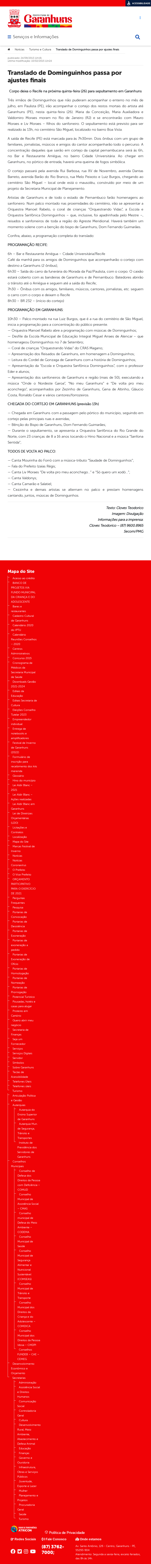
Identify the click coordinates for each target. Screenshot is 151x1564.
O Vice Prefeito (22, 874)
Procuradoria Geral (26, 1507)
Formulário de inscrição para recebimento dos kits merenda (24, 764)
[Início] (9, 50)
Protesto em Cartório (19, 1013)
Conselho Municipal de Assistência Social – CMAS (28, 1201)
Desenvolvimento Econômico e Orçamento (22, 1368)
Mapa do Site (21, 841)
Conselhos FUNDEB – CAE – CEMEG (28, 1354)
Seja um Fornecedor (18, 1041)
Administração (27, 1382)
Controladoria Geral (26, 1413)
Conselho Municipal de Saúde (25, 1241)
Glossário (18, 775)
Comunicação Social (26, 1404)
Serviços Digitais (22, 1053)
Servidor (18, 1058)
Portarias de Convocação (19, 914)
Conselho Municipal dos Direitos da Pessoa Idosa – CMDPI (28, 1337)
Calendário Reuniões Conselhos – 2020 (24, 639)
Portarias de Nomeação (19, 980)
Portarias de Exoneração (19, 933)
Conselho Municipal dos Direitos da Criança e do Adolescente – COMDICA (26, 1314)
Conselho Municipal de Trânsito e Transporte (25, 1290)
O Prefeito (19, 869)
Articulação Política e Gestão (23, 1098)
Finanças (24, 1453)
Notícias (19, 49)
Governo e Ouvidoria (24, 1460)
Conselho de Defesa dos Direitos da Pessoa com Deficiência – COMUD (28, 1180)
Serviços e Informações (35, 36)
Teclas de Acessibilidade (19, 1074)
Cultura (23, 1420)
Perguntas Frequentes (18, 900)
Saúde (22, 1514)
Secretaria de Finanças (20, 1032)
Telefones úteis (22, 1086)
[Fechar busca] (138, 37)
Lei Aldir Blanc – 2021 (21, 787)
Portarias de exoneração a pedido (19, 945)
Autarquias (19, 1105)
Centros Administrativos (20, 651)
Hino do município (24, 780)
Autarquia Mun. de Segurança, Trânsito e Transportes (27, 1130)
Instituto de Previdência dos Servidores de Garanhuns (27, 1149)
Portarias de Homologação (20, 971)
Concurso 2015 (22, 658)
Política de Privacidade (66, 1533)
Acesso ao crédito (24, 578)
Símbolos (18, 1062)
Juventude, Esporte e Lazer (27, 1484)
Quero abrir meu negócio (22, 1023)
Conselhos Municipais (18, 1164)
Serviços (18, 1048)
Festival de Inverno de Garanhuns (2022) (23, 747)
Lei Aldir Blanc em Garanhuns (23, 806)
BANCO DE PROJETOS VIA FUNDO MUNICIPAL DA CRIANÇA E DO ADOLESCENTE (23, 592)
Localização (20, 837)
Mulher (23, 1490)
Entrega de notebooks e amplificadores (20, 733)
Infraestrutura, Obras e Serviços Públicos (27, 1472)
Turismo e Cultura (40, 49)
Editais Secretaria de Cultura (24, 703)
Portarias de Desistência (19, 924)
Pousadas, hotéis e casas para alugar (23, 1004)
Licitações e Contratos (19, 830)
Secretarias (19, 1377)
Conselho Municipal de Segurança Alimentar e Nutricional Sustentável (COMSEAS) (25, 1265)
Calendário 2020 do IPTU (22, 627)
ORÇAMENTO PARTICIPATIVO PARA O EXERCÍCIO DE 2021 (23, 886)
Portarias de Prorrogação (19, 990)
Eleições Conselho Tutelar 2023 (23, 712)
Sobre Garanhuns (23, 1067)
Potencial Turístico (24, 996)
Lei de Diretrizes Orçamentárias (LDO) (21, 818)
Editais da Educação (17, 693)
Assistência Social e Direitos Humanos (28, 1392)
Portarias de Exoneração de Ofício (20, 959)
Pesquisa (18, 907)
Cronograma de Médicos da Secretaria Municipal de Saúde (23, 670)
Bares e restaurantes (18, 609)
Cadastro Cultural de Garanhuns (22, 618)
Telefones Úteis (22, 1081)
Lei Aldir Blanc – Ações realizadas (21, 797)
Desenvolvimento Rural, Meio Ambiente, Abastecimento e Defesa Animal (29, 1434)
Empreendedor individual (21, 722)
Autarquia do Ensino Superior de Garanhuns (27, 1114)
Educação (25, 1448)
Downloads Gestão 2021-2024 (23, 684)
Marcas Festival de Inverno (23, 849)
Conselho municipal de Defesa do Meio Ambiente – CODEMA (27, 1223)
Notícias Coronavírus (18, 863)
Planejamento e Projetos (27, 1498)
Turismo (17, 1091)
